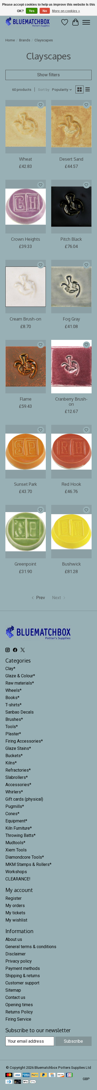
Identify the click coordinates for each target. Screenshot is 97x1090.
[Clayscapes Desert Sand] (71, 126)
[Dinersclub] (8, 1082)
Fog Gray (71, 319)
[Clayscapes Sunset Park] (25, 451)
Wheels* (13, 690)
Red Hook (71, 484)
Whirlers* (14, 791)
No (45, 11)
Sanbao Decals (19, 712)
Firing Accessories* (24, 741)
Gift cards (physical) (24, 799)
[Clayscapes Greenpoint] (25, 531)
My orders (15, 905)
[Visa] (17, 1075)
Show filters (48, 74)
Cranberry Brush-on (71, 401)
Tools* (11, 726)
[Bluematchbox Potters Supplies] (27, 22)
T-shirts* (13, 704)
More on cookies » (66, 11)
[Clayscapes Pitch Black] (71, 206)
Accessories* (18, 784)
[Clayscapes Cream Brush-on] (25, 286)
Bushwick (71, 564)
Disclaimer (15, 953)
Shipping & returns (22, 975)
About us (13, 939)
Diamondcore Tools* (24, 857)
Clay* (10, 668)
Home (10, 40)
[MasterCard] (8, 1075)
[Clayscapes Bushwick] (71, 531)
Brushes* (14, 719)
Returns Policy (19, 1012)
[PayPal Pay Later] (43, 1075)
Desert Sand (71, 159)
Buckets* (14, 755)
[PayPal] (34, 1075)
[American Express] (26, 1075)
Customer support (22, 982)
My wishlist (16, 920)
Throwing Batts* (20, 835)
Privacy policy (18, 961)
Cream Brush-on (25, 319)
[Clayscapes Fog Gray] (71, 286)
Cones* (12, 813)
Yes (31, 11)
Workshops (16, 871)
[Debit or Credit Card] (17, 1082)
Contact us (15, 997)
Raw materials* (19, 683)
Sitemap (13, 990)
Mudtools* (15, 842)
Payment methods (22, 968)
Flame (26, 399)
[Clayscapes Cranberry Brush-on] (71, 366)
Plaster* (13, 733)
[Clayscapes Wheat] (25, 126)
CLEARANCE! (17, 879)
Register (13, 898)
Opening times (19, 1004)
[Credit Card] (52, 1075)
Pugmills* (14, 806)
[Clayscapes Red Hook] (71, 451)
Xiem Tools (16, 849)
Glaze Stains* (18, 748)
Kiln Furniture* (18, 828)
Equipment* (16, 820)
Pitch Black (71, 239)
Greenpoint (25, 564)
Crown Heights (25, 239)
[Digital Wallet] (29, 1082)
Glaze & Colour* (20, 675)
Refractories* (18, 770)
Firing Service (18, 1019)
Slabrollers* (16, 777)
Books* (12, 697)
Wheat (25, 159)
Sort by (43, 90)
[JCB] (69, 1075)
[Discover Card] (60, 1075)
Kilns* (11, 762)
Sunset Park (25, 484)
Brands (24, 40)
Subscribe (73, 1041)
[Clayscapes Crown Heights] (25, 206)
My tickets (15, 912)
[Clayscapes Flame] (25, 366)
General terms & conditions (30, 946)
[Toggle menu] (86, 22)
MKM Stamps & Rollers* (28, 864)
